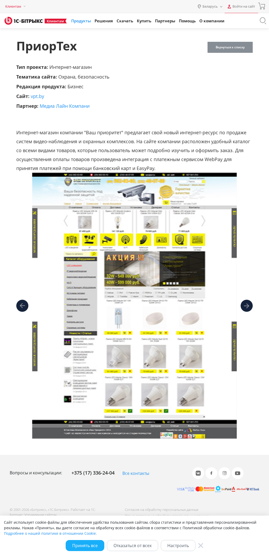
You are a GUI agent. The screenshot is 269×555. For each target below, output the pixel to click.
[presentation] (22, 306)
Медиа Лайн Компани (65, 106)
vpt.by (37, 96)
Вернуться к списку (230, 47)
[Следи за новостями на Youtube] (238, 473)
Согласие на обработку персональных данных (161, 509)
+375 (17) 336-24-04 (93, 473)
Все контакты (135, 473)
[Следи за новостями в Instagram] (224, 473)
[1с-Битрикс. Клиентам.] (23, 21)
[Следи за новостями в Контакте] (198, 473)
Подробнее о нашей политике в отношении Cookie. (50, 533)
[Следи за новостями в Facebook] (211, 473)
